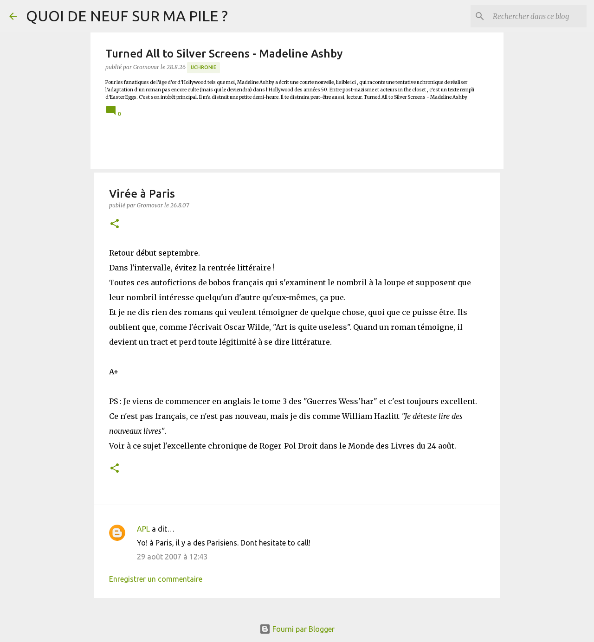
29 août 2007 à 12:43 (172, 556)
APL (143, 529)
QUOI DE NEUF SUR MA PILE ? (127, 15)
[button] (114, 224)
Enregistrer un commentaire (155, 579)
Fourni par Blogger (303, 629)
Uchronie (203, 67)
